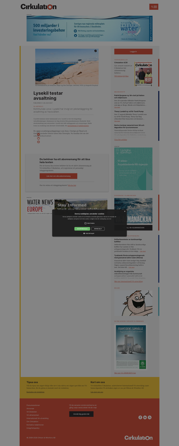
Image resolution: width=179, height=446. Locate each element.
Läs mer (109, 219)
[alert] (89, 223)
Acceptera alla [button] (82, 228)
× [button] (124, 211)
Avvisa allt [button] (98, 228)
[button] (89, 233)
